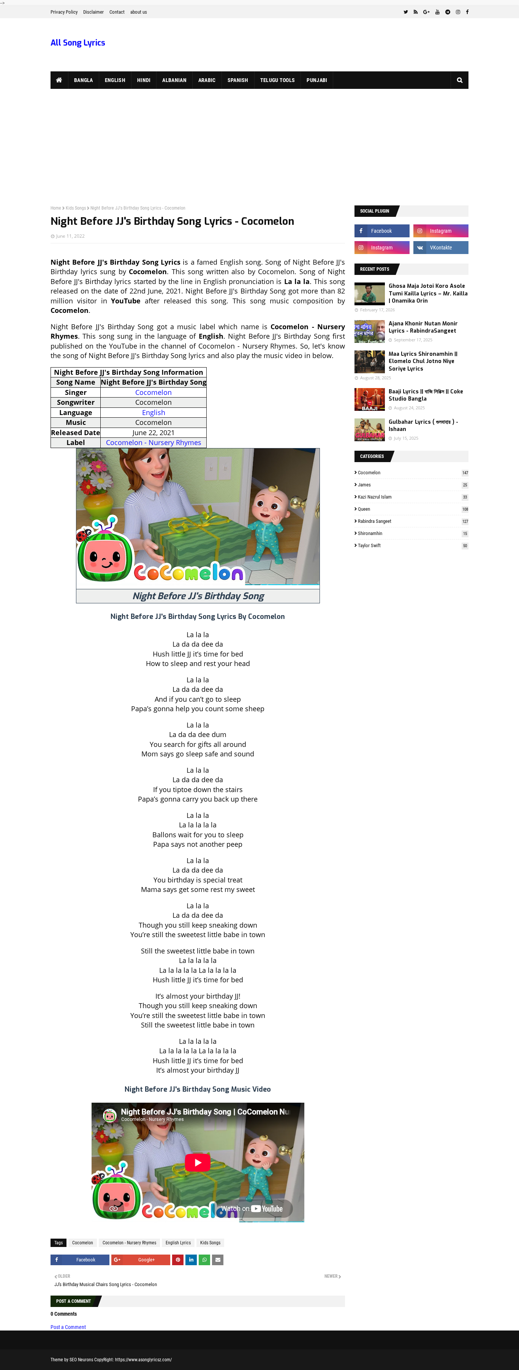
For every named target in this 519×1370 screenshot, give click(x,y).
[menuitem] (59, 80)
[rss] (415, 12)
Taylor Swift (412, 545)
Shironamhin (412, 533)
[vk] (440, 247)
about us (138, 12)
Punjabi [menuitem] (317, 80)
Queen (413, 509)
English (153, 412)
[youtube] (437, 12)
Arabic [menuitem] (207, 80)
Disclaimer (93, 12)
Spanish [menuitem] (238, 80)
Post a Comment (68, 1327)
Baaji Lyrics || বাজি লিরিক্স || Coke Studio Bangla (426, 395)
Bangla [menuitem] (83, 80)
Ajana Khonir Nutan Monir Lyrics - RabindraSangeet (423, 327)
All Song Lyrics (78, 43)
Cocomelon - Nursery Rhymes (153, 442)
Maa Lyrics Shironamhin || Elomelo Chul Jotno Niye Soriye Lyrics (423, 361)
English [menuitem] (115, 80)
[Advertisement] (259, 146)
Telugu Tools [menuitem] (277, 80)
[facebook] (466, 12)
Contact (117, 12)
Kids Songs (76, 208)
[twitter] (406, 12)
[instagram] (458, 12)
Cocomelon (153, 392)
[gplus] (426, 12)
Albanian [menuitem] (174, 80)
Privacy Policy (64, 12)
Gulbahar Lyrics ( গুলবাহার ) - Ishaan (423, 425)
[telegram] (447, 12)
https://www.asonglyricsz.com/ (143, 1359)
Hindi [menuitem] (144, 80)
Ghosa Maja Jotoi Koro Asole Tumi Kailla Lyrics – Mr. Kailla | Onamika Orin (428, 294)
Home (56, 208)
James (412, 485)
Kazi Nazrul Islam (412, 497)
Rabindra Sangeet (413, 521)
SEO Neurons (81, 1359)
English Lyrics (178, 1242)
